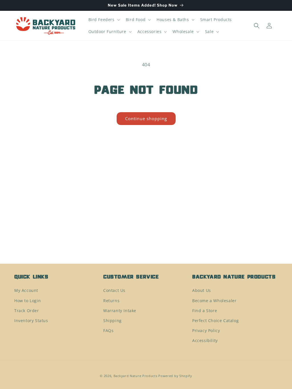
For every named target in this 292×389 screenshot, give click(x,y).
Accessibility (205, 340)
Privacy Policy (206, 330)
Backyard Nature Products (135, 376)
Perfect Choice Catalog (215, 320)
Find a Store (204, 310)
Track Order (26, 310)
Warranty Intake (119, 310)
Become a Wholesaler (214, 300)
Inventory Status (31, 320)
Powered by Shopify (175, 376)
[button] (103, 20)
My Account (26, 290)
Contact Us (114, 290)
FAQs (108, 330)
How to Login (27, 300)
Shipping (112, 320)
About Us (201, 290)
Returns (111, 300)
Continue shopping (146, 118)
